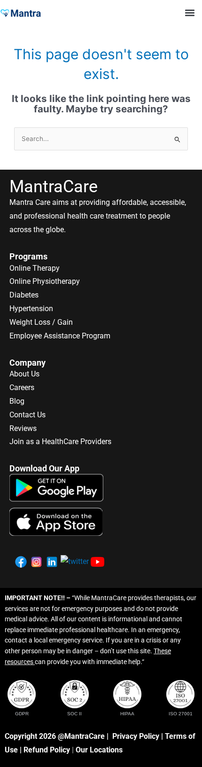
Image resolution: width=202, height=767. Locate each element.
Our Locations (99, 749)
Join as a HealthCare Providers (60, 441)
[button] (189, 12)
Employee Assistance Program (59, 335)
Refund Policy (46, 749)
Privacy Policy (135, 736)
